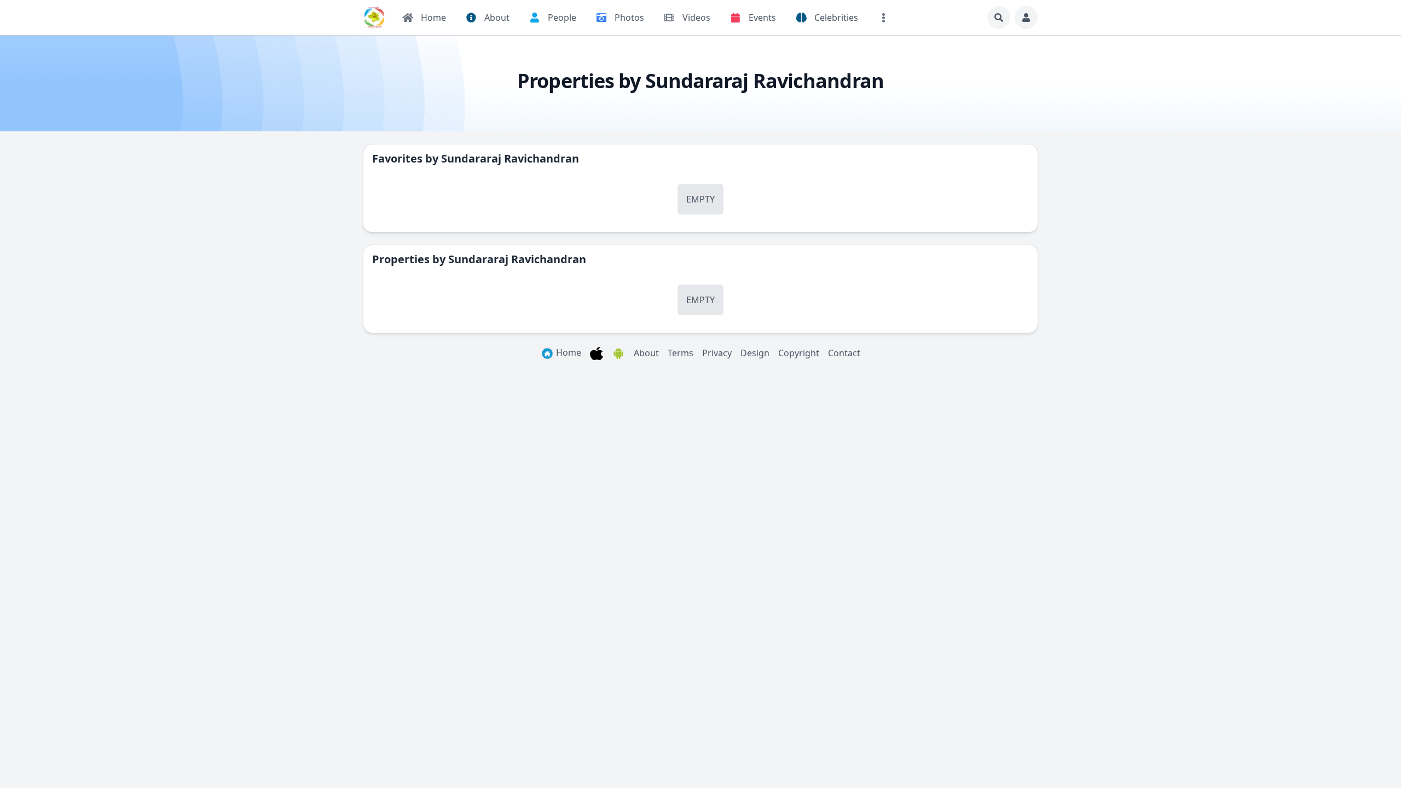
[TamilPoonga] (374, 17)
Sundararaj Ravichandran (510, 158)
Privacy (717, 353)
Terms (680, 353)
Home (567, 352)
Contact (844, 353)
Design (754, 353)
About (646, 353)
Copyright (798, 353)
